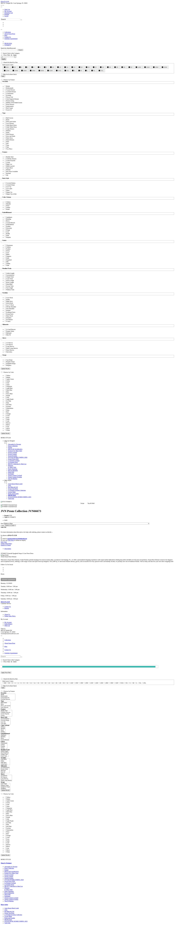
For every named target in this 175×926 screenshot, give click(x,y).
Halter (8, 299)
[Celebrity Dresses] (6, 712)
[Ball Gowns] (6, 703)
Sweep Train (9, 286)
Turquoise (9, 386)
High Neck (9, 301)
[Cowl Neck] (5, 759)
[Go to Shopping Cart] (1, 5)
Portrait (8, 310)
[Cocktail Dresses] (8, 699)
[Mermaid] (5, 770)
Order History (8, 624)
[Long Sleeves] (6, 779)
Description (7, 548)
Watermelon (9, 408)
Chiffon (8, 247)
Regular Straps (10, 362)
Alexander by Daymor (14, 444)
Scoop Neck (9, 314)
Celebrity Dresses (11, 159)
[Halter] (5, 761)
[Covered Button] (5, 719)
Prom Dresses (10, 104)
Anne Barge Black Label (15, 484)
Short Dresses (10, 140)
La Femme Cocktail (13, 460)
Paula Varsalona (12, 469)
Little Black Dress (11, 125)
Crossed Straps (10, 185)
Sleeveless (9, 352)
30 (124, 67)
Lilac (7, 397)
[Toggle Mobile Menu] (1, 635)
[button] (7, 32)
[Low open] (5, 723)
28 (117, 67)
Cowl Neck (9, 297)
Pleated (8, 169)
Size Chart (4, 542)
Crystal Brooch (10, 222)
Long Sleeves (10, 346)
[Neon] (3, 730)
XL (94, 71)
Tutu (7, 147)
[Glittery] (3, 727)
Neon (7, 205)
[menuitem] (89, 9)
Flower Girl (9, 97)
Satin (7, 258)
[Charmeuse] (4, 743)
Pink (7, 403)
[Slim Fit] (5, 772)
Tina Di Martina (12, 478)
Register (6, 14)
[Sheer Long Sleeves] (6, 780)
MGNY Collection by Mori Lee (17, 464)
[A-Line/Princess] (5, 767)
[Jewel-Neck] (5, 764)
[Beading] (5, 737)
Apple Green (10, 379)
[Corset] (6, 715)
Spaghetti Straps (10, 363)
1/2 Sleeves (9, 343)
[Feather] (4, 746)
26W (25, 71)
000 (7, 67)
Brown (8, 423)
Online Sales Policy (6, 543)
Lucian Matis (12, 492)
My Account (8, 11)
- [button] (5, 482)
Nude (7, 419)
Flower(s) (9, 228)
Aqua (7, 384)
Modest (8, 130)
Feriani (10, 447)
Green (8, 381)
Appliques (9, 217)
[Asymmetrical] (5, 753)
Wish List (7, 9)
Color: (3, 525)
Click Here (11, 540)
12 (60, 67)
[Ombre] (3, 731)
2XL (102, 71)
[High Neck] (5, 762)
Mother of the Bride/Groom (14, 102)
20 (89, 67)
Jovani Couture (12, 454)
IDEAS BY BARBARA (15, 449)
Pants (7, 132)
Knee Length (10, 282)
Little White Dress (11, 127)
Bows (8, 221)
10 (53, 67)
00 (15, 67)
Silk (7, 261)
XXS (59, 71)
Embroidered (10, 224)
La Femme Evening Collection (17, 490)
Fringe (8, 230)
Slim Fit (8, 335)
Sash (7, 235)
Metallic (8, 204)
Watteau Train (10, 289)
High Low (9, 164)
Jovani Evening (12, 456)
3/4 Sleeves (9, 344)
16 (74, 67)
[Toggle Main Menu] (1, 29)
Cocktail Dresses (11, 91)
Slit (7, 175)
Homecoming (10, 101)
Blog (5, 646)
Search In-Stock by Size (11, 62)
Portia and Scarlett (13, 493)
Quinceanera (9, 106)
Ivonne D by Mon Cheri (15, 451)
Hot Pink (8, 404)
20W (165, 67)
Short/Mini (9, 284)
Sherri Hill (11, 472)
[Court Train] (5, 756)
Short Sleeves (10, 350)
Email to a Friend (6, 545)
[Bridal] (8, 694)
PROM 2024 (12, 495)
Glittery (8, 202)
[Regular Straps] (5, 785)
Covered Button (10, 183)
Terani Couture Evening (15, 477)
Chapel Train (10, 277)
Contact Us (7, 606)
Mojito (8, 377)
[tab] (89, 460)
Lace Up (8, 186)
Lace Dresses (10, 123)
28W (33, 71)
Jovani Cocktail (12, 452)
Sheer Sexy (9, 138)
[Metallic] (3, 728)
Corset (8, 162)
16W (148, 67)
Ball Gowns (9, 118)
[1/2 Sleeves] (6, 775)
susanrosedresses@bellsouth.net (17, 538)
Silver (8, 428)
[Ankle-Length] (5, 751)
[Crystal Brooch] (5, 740)
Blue (7, 392)
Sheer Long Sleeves (12, 348)
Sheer (7, 190)
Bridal (8, 86)
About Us (7, 614)
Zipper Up (9, 192)
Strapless (8, 318)
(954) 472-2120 (5, 602)
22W (7, 71)
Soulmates (11, 474)
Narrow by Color (9, 372)
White (8, 430)
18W (156, 67)
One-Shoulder (10, 308)
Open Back (9, 168)
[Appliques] (5, 735)
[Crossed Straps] (5, 720)
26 (110, 67)
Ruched (8, 173)
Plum (7, 410)
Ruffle (8, 233)
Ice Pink (8, 401)
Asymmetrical (10, 275)
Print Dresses (10, 134)
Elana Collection (13, 446)
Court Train (9, 279)
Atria (9, 485)
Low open (9, 188)
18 (81, 67)
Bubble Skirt (9, 157)
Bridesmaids (9, 88)
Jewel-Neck (9, 303)
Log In (6, 16)
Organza (8, 256)
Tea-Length (9, 288)
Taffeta (8, 263)
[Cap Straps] (5, 784)
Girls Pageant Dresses (12, 99)
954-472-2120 (5, 1)
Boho (7, 120)
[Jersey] (4, 748)
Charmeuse (9, 245)
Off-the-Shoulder (11, 307)
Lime (7, 383)
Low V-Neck (10, 305)
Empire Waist (10, 331)
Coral (7, 415)
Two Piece (9, 149)
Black (8, 424)
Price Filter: (7, 55)
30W (42, 71)
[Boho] (6, 704)
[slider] (157, 666)
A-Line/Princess (10, 329)
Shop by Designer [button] (9, 441)
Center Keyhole (10, 160)
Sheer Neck (9, 316)
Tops (7, 145)
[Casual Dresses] (8, 698)
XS (67, 71)
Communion (9, 93)
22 (96, 67)
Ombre (8, 207)
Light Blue (9, 388)
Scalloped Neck (10, 312)
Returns (6, 608)
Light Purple (9, 399)
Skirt (7, 141)
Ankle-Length (10, 273)
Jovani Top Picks (13, 489)
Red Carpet (9, 108)
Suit (7, 143)
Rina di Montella (13, 470)
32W (51, 71)
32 (131, 67)
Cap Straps (9, 360)
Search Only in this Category (11, 53)
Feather (8, 226)
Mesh (7, 254)
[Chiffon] (4, 745)
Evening (8, 95)
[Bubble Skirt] (6, 711)
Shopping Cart (8, 13)
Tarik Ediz (11, 498)
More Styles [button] (7, 480)
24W (16, 71)
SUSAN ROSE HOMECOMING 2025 (19, 497)
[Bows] (5, 738)
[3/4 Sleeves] (6, 777)
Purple (8, 395)
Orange (8, 414)
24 (103, 67)
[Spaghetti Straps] (5, 787)
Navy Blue (9, 393)
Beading (8, 219)
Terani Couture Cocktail (15, 475)
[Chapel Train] (5, 754)
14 (67, 67)
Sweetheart (9, 319)
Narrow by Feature (9, 80)
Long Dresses (10, 129)
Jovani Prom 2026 (13, 459)
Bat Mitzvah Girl (13, 487)
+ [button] (5, 442)
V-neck (8, 321)
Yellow (8, 375)
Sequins (8, 237)
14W (139, 67)
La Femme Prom (13, 462)
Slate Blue (9, 390)
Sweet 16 (9, 110)
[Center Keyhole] (6, 714)
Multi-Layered (10, 166)
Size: (2, 523)
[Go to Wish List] (3, 5)
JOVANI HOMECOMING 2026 (17, 457)
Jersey (8, 251)
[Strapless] (5, 788)
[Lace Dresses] (6, 707)
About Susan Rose (9, 643)
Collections (7, 640)
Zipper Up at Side (11, 194)
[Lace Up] (5, 722)
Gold (7, 421)
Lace (7, 232)
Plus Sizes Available (12, 171)
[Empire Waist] (5, 769)
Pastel (8, 209)
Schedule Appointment (8, 579)
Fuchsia (8, 406)
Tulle (7, 265)
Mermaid (8, 333)
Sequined (9, 260)
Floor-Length (10, 280)
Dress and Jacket (11, 121)
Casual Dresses (10, 90)
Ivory (7, 417)
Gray (7, 426)
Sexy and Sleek (10, 136)
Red (7, 412)
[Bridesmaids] (8, 696)
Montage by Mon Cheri (12, 466)
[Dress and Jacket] (6, 706)
